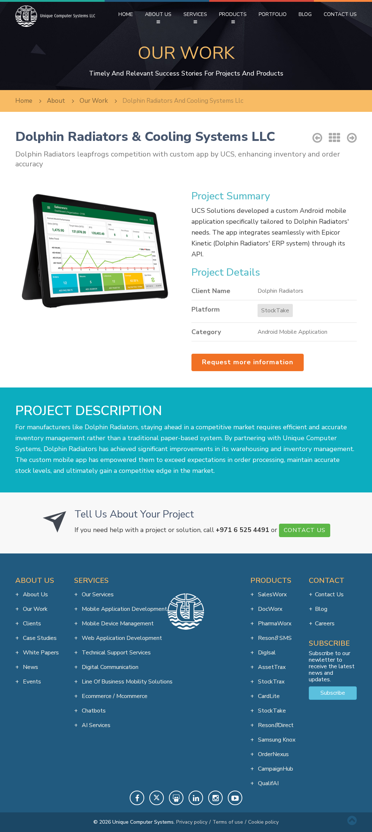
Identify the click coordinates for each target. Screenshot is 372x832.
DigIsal (266, 653)
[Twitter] (156, 798)
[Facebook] (137, 798)
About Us (34, 594)
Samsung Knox (275, 740)
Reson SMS (274, 638)
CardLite (268, 696)
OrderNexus (272, 754)
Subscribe (332, 693)
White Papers (40, 653)
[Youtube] (235, 798)
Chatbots (93, 711)
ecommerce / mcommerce (113, 696)
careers (325, 624)
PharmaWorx (273, 624)
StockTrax (270, 682)
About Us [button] (158, 14)
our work (94, 101)
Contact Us (340, 14)
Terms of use (228, 822)
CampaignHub (274, 769)
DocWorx (269, 609)
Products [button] (233, 14)
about (56, 101)
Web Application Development (121, 638)
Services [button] (195, 14)
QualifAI (267, 783)
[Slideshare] (176, 798)
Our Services (97, 594)
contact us (329, 594)
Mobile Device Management (117, 624)
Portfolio (273, 14)
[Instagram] (215, 798)
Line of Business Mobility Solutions (126, 682)
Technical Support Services (115, 653)
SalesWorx (271, 594)
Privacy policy (191, 822)
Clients (31, 624)
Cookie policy (263, 822)
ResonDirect (275, 725)
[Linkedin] (196, 798)
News (29, 667)
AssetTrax (271, 667)
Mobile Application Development (123, 609)
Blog (305, 14)
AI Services (95, 725)
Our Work (34, 609)
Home (125, 14)
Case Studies (39, 638)
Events (31, 682)
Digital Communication (109, 667)
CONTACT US (305, 530)
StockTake (275, 310)
